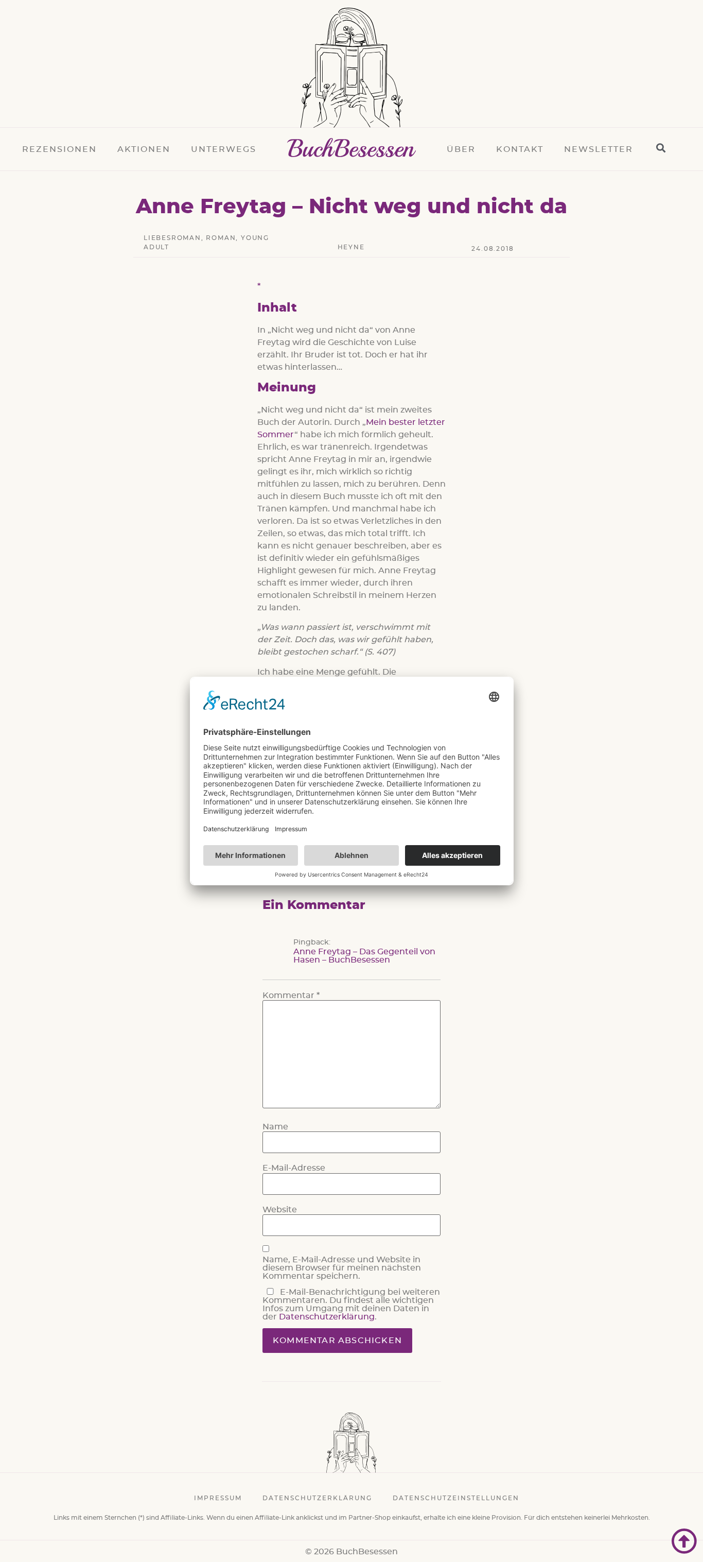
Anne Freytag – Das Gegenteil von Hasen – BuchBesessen (364, 956)
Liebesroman (172, 238)
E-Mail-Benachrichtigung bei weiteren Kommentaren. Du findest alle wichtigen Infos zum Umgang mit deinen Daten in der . (351, 1304)
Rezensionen (59, 149)
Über (461, 149)
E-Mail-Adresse (293, 1168)
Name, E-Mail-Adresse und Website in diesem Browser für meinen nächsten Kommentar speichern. (341, 1268)
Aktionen (143, 149)
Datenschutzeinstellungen (456, 1498)
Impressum (218, 1498)
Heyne (351, 247)
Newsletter (598, 149)
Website (279, 1210)
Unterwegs (223, 149)
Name (275, 1127)
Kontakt (519, 149)
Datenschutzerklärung (327, 1317)
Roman (221, 238)
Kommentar (291, 995)
